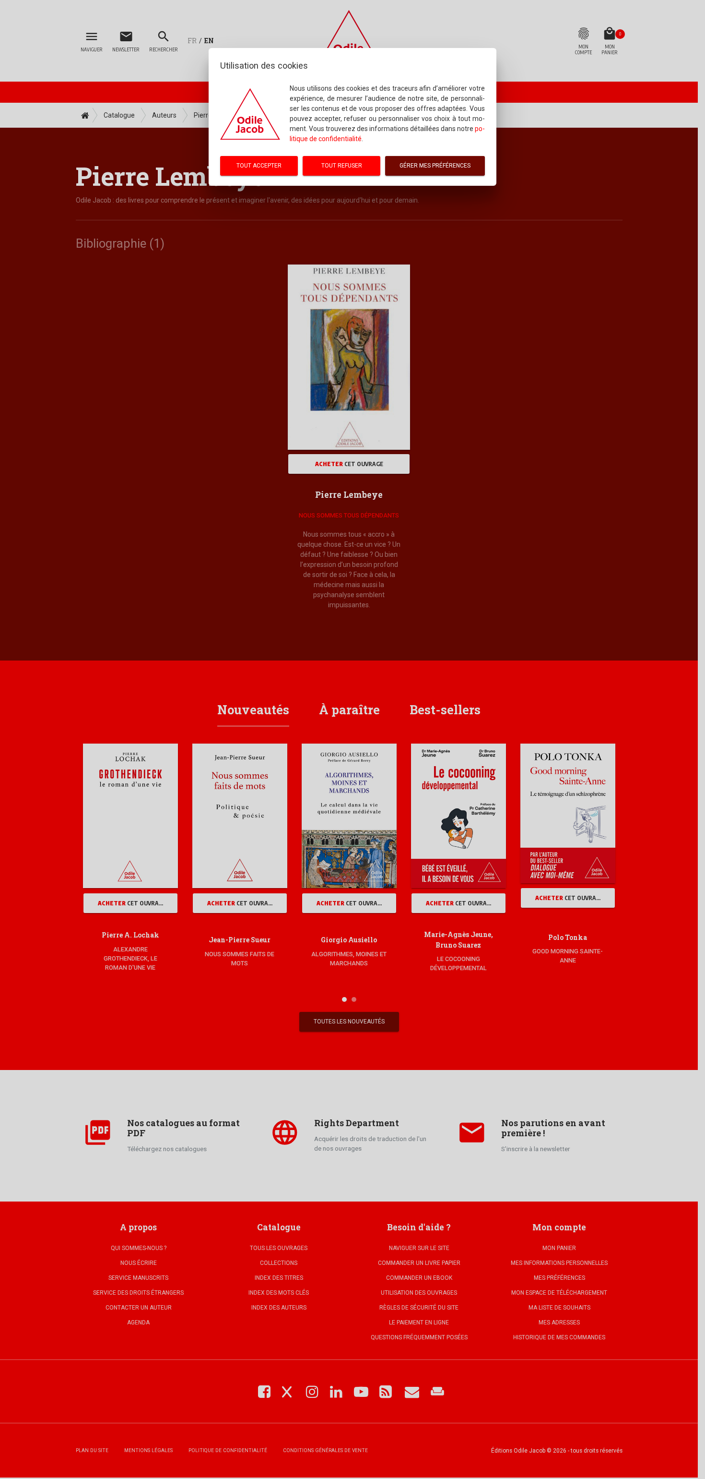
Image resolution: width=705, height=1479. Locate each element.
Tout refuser (341, 165)
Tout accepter (259, 165)
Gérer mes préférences (435, 165)
